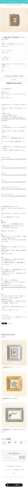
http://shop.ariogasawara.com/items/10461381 (13, 174)
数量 (2, 70)
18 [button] (21, 33)
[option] (14, 20)
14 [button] (17, 33)
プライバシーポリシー (7, 469)
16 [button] (19, 33)
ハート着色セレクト (6, 57)
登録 (22, 457)
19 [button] (22, 33)
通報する (10, 323)
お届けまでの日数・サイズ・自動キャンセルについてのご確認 (13, 64)
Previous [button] (2, 20)
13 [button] (16, 33)
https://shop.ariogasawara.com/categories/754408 (13, 288)
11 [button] (14, 33)
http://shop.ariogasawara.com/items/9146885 (13, 195)
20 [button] (23, 33)
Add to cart (14, 79)
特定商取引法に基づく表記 (19, 469)
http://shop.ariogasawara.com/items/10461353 (13, 167)
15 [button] (18, 33)
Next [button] (26, 20)
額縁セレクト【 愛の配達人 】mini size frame (12, 43)
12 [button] (15, 33)
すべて (4, 442)
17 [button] (20, 33)
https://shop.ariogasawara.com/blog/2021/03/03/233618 (13, 119)
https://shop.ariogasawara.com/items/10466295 (13, 159)
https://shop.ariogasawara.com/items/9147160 (13, 188)
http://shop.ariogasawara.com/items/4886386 (13, 181)
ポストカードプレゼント (7, 50)
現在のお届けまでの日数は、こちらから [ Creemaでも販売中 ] (14, 2)
